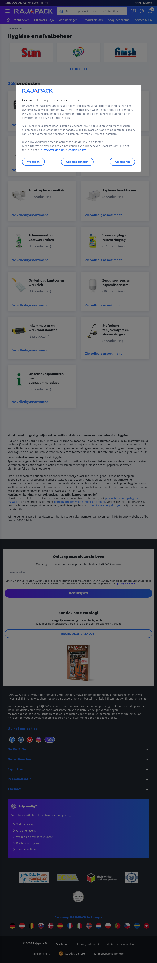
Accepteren (122, 162)
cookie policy (77, 150)
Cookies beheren (77, 162)
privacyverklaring (52, 150)
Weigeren (33, 162)
